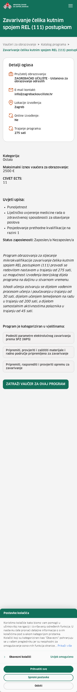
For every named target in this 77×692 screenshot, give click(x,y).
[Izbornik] (70, 5)
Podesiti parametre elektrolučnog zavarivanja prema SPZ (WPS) (38, 338)
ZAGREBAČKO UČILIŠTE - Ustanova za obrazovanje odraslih (41, 80)
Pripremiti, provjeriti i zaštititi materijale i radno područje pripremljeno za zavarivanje (37, 352)
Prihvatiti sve (38, 669)
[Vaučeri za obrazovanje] (15, 5)
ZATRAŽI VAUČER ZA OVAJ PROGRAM (35, 384)
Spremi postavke (38, 677)
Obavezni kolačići (20, 657)
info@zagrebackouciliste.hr (34, 94)
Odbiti (38, 686)
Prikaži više (65, 645)
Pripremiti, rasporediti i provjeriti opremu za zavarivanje (37, 366)
